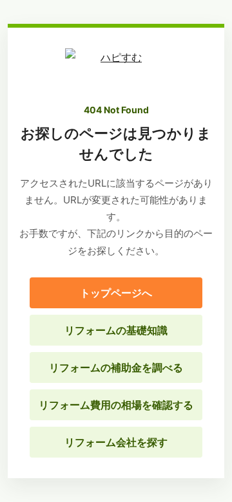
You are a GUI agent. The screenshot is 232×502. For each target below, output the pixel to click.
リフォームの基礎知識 (116, 330)
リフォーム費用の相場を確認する (116, 404)
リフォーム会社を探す (116, 442)
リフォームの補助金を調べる (116, 367)
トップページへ (116, 292)
